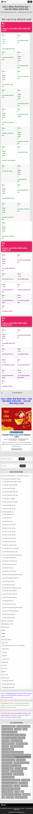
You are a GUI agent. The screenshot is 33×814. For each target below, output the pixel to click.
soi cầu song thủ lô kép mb (10, 495)
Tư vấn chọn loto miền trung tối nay (11, 555)
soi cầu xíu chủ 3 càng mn (9, 597)
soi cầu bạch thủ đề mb (8, 505)
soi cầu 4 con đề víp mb (7, 123)
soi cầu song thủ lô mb (8, 488)
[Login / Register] (28, 2)
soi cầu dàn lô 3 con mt (8, 571)
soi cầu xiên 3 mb (7, 171)
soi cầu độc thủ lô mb (8, 48)
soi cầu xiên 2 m (22, 152)
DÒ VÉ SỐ (4, 668)
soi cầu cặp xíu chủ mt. (8, 365)
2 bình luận (22, 440)
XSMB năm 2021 (26, 794)
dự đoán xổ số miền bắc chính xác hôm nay (12, 752)
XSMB (3, 630)
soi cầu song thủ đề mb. (23, 104)
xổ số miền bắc (10, 797)
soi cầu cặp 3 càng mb (7, 85)
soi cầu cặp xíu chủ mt (8, 584)
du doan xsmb (17, 729)
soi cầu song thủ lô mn (8, 614)
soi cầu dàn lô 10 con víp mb (10, 548)
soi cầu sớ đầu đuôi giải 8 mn (10, 611)
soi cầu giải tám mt (22, 354)
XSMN (3, 633)
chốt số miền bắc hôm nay (23, 726)
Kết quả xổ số (5, 627)
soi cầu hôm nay (26, 780)
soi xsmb (17, 792)
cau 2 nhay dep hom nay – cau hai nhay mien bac (16, 8)
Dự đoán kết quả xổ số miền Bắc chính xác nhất (13, 735)
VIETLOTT (4, 643)
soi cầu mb (16, 786)
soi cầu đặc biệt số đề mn (9, 590)
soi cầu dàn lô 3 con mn (9, 604)
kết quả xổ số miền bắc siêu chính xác (11, 766)
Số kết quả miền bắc (8, 680)
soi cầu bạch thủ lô (7, 774)
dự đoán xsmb (5, 746)
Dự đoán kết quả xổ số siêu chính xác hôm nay (13, 738)
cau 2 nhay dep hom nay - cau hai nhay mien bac (17, 439)
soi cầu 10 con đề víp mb (8, 237)
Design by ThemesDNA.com (16, 812)
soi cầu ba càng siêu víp (17, 771)
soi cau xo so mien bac (7, 768)
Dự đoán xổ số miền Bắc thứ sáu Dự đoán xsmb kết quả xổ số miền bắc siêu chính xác (16, 756)
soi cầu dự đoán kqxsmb (8, 777)
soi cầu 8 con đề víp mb (9, 541)
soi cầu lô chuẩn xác (7, 786)
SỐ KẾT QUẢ (5, 678)
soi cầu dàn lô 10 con (8, 198)
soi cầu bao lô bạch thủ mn (9, 594)
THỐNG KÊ (4, 662)
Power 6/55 (5, 659)
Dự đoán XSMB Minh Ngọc (17, 746)
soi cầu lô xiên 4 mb (22, 180)
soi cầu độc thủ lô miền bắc (10, 485)
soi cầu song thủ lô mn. (24, 289)
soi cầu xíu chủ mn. (7, 279)
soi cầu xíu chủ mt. (7, 354)
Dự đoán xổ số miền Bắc (8, 749)
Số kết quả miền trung (8, 684)
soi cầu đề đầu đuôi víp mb (10, 551)
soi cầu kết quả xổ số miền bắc (9, 783)
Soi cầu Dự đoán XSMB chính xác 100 (11, 780)
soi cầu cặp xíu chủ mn (8, 617)
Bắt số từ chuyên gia (17, 432)
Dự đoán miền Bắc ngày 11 (8, 744)
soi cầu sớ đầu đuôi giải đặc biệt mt (12, 574)
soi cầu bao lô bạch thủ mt (9, 561)
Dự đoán (25, 729)
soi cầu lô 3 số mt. (7, 386)
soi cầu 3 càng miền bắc (21, 768)
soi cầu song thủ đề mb (8, 508)
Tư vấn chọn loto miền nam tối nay (11, 588)
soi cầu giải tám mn (23, 279)
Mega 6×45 (5, 649)
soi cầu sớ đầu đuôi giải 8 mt (10, 578)
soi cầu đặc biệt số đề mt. (8, 344)
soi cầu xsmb (24, 786)
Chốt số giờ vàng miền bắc (8, 726)
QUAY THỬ (4, 675)
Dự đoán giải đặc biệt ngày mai (9, 732)
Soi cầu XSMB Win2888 (7, 792)
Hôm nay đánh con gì (7, 763)
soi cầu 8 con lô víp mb (8, 160)
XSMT (3, 636)
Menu (5, 2)
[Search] (31, 2)
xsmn (3, 797)
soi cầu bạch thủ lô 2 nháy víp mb (11, 481)
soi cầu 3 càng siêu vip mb (10, 502)
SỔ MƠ (3, 671)
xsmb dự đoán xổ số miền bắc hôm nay (11, 794)
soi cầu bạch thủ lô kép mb (10, 491)
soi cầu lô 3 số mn (7, 311)
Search (22, 458)
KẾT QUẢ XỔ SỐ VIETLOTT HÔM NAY (13, 645)
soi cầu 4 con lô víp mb (8, 531)
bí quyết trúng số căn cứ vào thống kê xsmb (16, 436)
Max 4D (4, 655)
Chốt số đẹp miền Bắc (7, 729)
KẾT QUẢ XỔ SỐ (6, 639)
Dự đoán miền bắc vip (7, 512)
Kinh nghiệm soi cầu (7, 624)
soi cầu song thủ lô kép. (22, 66)
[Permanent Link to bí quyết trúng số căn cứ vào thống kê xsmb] (16, 419)
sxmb (22, 792)
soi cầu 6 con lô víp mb (8, 528)
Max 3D (4, 652)
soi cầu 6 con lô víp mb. (23, 142)
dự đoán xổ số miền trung (8, 760)
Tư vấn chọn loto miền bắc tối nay (11, 479)
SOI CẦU (4, 665)
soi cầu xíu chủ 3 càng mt (9, 564)
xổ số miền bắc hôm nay (21, 797)
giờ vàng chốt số (21, 760)
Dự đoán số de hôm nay (21, 744)
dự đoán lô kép (5, 741)
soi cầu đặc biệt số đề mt (9, 557)
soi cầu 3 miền (5, 771)
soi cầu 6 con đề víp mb (7, 218)
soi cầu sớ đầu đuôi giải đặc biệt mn (12, 607)
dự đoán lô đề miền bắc (16, 741)
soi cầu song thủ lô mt (23, 365)
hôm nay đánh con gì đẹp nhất (21, 763)
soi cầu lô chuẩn (23, 783)
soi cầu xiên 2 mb (7, 521)
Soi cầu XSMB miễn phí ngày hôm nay (11, 789)
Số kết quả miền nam (8, 687)
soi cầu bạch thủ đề (19, 774)
